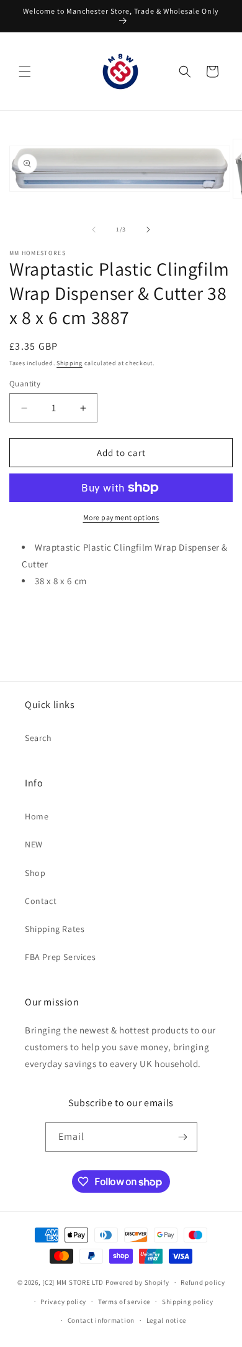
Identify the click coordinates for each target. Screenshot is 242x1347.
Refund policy (203, 1282)
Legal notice (166, 1320)
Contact (40, 901)
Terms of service (124, 1301)
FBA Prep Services (60, 956)
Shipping (69, 363)
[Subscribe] (183, 1137)
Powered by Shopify (137, 1282)
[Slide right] (148, 229)
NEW (34, 844)
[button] (24, 71)
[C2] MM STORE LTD (73, 1282)
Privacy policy (63, 1301)
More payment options (121, 517)
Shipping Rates (54, 929)
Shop (35, 873)
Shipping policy (187, 1301)
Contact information (101, 1320)
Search (38, 737)
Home (36, 816)
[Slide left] (93, 229)
